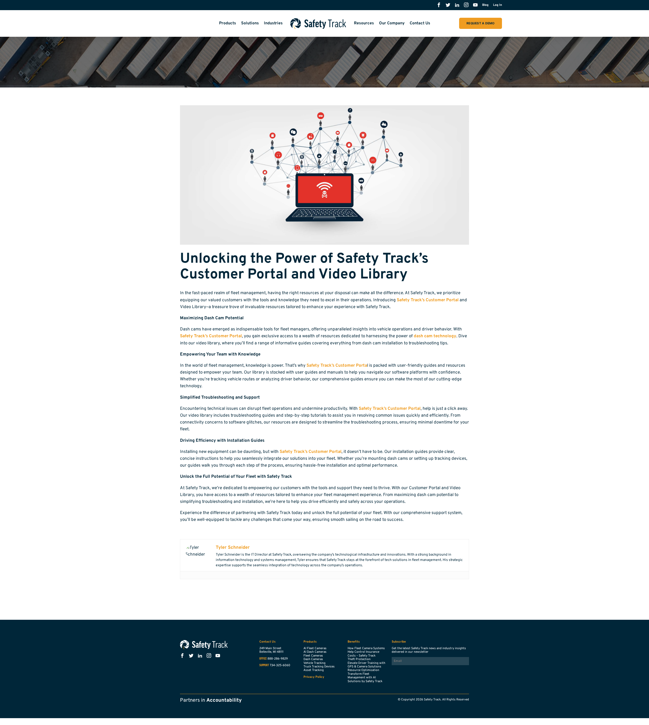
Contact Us (420, 23)
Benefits (354, 642)
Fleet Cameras (313, 656)
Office (263, 658)
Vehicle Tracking (314, 663)
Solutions (250, 23)
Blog (485, 5)
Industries (273, 23)
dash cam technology (435, 336)
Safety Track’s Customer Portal (428, 300)
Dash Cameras (313, 659)
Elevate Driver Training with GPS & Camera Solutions (366, 665)
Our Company (392, 23)
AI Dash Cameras (315, 652)
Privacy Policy (313, 677)
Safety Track (318, 23)
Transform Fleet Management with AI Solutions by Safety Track (365, 677)
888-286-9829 (277, 659)
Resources (364, 23)
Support (264, 665)
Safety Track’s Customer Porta (337, 365)
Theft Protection (359, 659)
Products (227, 23)
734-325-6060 (280, 665)
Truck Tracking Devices (319, 667)
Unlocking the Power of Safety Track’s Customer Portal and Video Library (304, 267)
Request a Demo (480, 23)
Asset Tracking (313, 670)
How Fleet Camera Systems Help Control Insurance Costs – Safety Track (366, 652)
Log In (497, 5)
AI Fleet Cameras (315, 648)
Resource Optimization (363, 670)
